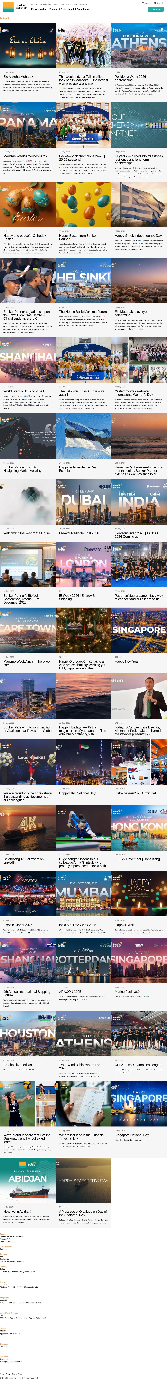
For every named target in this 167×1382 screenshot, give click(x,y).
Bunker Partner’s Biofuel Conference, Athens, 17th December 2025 (21, 599)
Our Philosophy (45, 4)
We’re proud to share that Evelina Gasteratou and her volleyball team (26, 1138)
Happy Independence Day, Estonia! (78, 469)
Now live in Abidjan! (17, 1211)
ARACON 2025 (70, 992)
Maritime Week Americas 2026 (25, 156)
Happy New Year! (127, 661)
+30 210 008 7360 (7, 1339)
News (62, 4)
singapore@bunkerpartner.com (12, 1305)
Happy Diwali (124, 925)
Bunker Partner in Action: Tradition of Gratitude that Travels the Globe (27, 729)
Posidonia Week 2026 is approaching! (132, 78)
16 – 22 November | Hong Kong (137, 859)
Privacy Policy (5, 1374)
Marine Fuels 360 (127, 992)
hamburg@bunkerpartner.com (12, 1349)
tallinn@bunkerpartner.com (11, 1274)
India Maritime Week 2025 (77, 925)
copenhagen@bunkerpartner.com (13, 1364)
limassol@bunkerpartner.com (12, 1290)
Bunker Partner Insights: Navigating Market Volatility (22, 469)
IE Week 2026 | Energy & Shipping (77, 597)
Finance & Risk (57, 9)
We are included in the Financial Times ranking (81, 1136)
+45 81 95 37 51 (6, 1367)
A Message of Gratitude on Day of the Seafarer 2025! (83, 1213)
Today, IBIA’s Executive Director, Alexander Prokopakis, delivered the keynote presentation (138, 730)
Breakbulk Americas (17, 1065)
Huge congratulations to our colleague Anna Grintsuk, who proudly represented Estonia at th (82, 862)
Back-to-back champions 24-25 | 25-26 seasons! (82, 157)
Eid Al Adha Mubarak (18, 76)
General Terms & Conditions (76, 4)
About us (34, 4)
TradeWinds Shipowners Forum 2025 (81, 1066)
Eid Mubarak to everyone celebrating (132, 313)
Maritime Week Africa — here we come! (26, 663)
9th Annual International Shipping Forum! (26, 993)
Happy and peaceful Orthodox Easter (24, 237)
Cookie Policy (17, 1374)
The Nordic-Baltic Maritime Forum (83, 312)
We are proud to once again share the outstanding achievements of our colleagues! (27, 796)
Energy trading (39, 9)
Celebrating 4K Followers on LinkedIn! (23, 860)
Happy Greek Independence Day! (138, 235)
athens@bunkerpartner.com (11, 1336)
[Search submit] (143, 3)
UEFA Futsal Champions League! (138, 1065)
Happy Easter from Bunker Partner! (78, 237)
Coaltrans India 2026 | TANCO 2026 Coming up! (136, 534)
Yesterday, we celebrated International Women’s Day (134, 392)
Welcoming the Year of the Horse (26, 533)
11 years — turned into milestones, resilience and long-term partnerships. (139, 159)
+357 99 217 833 (7, 1293)
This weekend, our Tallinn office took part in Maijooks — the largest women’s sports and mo (83, 80)
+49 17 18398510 (7, 1352)
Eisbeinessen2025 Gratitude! (135, 793)
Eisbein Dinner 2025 (17, 925)
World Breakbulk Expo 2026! (23, 391)
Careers (55, 4)
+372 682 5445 (6, 1277)
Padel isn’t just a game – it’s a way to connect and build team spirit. (139, 597)
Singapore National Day (132, 1135)
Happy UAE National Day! (77, 793)
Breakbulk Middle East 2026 (79, 533)
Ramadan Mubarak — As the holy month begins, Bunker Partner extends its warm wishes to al (139, 470)
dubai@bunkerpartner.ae (10, 1321)
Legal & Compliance (79, 9)
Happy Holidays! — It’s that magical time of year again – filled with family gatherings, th (82, 730)
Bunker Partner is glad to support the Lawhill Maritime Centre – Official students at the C (26, 315)
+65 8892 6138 (6, 1308)
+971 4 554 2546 (7, 1324)
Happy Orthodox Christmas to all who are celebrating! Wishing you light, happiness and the (82, 665)
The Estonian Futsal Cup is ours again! (81, 392)
